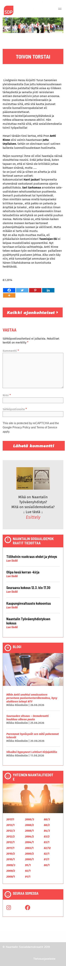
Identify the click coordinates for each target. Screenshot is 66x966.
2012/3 (10, 830)
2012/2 (10, 836)
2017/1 (10, 819)
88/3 (47, 819)
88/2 (47, 825)
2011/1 (10, 848)
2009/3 (10, 865)
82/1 (46, 853)
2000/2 (29, 853)
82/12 (47, 848)
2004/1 (29, 842)
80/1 (46, 865)
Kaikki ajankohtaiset (31, 312)
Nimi (7, 395)
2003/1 (29, 848)
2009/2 (10, 870)
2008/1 (29, 830)
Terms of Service (46, 427)
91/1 (27, 876)
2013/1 (10, 825)
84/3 (47, 830)
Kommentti (11, 350)
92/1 (27, 870)
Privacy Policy (21, 427)
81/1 (46, 859)
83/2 (46, 836)
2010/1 (10, 859)
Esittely (33, 517)
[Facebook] (9, 290)
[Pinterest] (35, 290)
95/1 (28, 865)
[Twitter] (22, 290)
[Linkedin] (48, 290)
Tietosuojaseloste (44, 958)
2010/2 (10, 853)
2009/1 (10, 876)
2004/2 (29, 836)
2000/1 (29, 859)
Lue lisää (12, 560)
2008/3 (29, 819)
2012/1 (10, 842)
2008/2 (29, 825)
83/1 (46, 842)
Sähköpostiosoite (15, 409)
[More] (9, 295)
